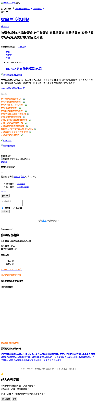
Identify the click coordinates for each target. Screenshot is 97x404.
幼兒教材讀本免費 (75, 357)
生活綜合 (22, 47)
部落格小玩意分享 (9, 360)
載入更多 (5, 196)
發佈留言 (5, 211)
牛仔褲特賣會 (23, 187)
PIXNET (29, 369)
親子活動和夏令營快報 (42, 357)
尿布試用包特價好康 (28, 354)
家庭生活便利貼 (15, 19)
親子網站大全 (89, 357)
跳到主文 (5, 26)
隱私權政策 (63, 369)
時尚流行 (21, 184)
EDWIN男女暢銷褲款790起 (24, 68)
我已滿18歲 (6, 399)
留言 (23, 177)
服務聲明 (72, 369)
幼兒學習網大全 (60, 357)
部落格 (9, 55)
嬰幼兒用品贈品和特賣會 (50, 360)
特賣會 (4, 162)
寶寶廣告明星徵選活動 (21, 357)
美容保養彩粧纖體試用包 (49, 354)
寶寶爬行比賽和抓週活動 (71, 354)
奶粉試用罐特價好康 (10, 354)
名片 (8, 58)
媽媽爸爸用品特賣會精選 (28, 360)
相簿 (8, 52)
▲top (3, 191)
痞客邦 (17, 177)
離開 (14, 399)
